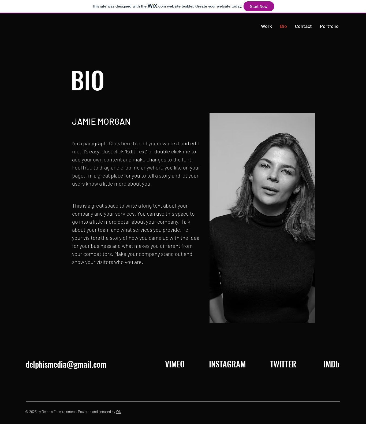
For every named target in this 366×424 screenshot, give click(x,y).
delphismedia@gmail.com (66, 364)
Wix (118, 412)
